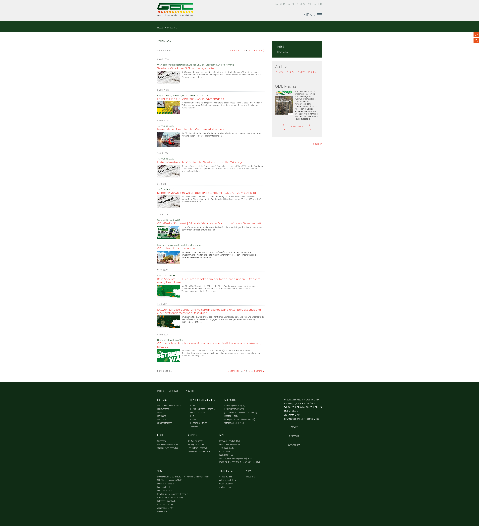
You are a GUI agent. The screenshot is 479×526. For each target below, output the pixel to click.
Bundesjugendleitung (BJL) (235, 405)
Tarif (222, 435)
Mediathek (315, 4)
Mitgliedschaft (227, 471)
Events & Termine (231, 416)
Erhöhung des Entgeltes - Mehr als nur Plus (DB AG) (240, 462)
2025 (291, 71)
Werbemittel (162, 512)
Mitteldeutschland (197, 412)
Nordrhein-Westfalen (198, 423)
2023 (313, 71)
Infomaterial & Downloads (229, 445)
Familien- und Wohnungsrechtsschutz (172, 494)
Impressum (294, 436)
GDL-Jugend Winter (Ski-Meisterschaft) (239, 419)
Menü (309, 14)
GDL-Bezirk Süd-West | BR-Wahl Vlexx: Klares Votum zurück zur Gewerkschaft (209, 223)
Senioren (192, 435)
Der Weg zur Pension (196, 445)
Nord (192, 416)
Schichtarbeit (224, 451)
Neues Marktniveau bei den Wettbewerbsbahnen (190, 129)
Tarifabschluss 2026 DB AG (229, 441)
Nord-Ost (193, 419)
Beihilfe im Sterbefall (165, 484)
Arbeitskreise (297, 4)
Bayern (193, 405)
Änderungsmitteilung (227, 480)
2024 (302, 71)
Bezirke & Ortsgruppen (202, 400)
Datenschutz (294, 445)
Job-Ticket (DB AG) (226, 455)
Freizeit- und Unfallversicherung (170, 498)
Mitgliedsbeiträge (226, 487)
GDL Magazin (287, 86)
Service (161, 471)
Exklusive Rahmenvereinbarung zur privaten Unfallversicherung (183, 477)
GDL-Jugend (230, 400)
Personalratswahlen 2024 (167, 445)
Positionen (161, 416)
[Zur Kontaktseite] (476, 34)
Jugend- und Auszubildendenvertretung (240, 412)
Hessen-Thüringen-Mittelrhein (202, 409)
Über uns (162, 400)
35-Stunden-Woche (226, 448)
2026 (280, 71)
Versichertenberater (165, 508)
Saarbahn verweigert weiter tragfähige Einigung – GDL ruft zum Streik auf (207, 192)
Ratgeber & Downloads (166, 501)
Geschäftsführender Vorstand (169, 405)
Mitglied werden (225, 477)
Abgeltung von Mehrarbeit (167, 448)
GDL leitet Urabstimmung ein (177, 248)
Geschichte (161, 419)
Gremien (160, 412)
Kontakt (294, 427)
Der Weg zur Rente (195, 441)
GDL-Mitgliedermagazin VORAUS (169, 480)
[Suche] (476, 40)
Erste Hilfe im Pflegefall (197, 448)
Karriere (280, 4)
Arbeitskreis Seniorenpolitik (199, 451)
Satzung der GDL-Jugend (234, 423)
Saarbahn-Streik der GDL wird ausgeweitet (186, 68)
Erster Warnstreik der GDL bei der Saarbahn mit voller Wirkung (199, 162)
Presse (160, 28)
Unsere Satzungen (164, 423)
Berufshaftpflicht (164, 487)
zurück (318, 143)
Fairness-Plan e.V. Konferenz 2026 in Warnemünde (190, 98)
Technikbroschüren (165, 505)
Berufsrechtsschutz (165, 491)
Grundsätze (161, 441)
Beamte (161, 435)
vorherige (234, 50)
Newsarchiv (282, 52)
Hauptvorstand (163, 409)
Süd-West (194, 426)
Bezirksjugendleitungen (234, 409)
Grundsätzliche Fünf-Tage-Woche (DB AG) (235, 458)
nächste (258, 50)
